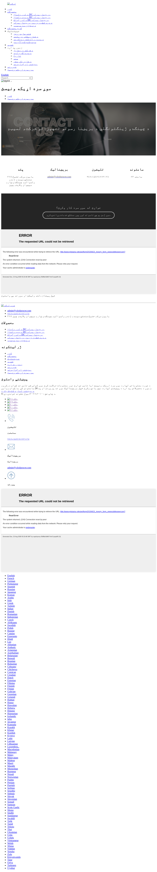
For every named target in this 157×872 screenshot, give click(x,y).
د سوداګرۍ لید (22, 53)
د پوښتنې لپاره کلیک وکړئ (17, 391)
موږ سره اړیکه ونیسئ (20, 69)
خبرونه (12, 67)
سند (15, 58)
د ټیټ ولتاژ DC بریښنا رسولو (32, 17)
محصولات (12, 11)
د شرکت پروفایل (23, 50)
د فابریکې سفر (22, 61)
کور (9, 9)
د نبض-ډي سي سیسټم (24, 25)
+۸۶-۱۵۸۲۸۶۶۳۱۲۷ (18, 313)
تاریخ (17, 56)
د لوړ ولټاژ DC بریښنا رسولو (32, 14)
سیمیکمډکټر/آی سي (24, 42)
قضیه (10, 45)
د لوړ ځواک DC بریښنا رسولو (31, 20)
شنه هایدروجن (22, 34)
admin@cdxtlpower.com (19, 310)
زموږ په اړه (14, 364)
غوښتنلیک (13, 359)
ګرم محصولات (14, 28)
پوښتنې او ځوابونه (25, 64)
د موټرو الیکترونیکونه (28, 39)
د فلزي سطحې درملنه (25, 36)
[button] (79, 215)
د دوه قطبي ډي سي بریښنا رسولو (32, 22)
